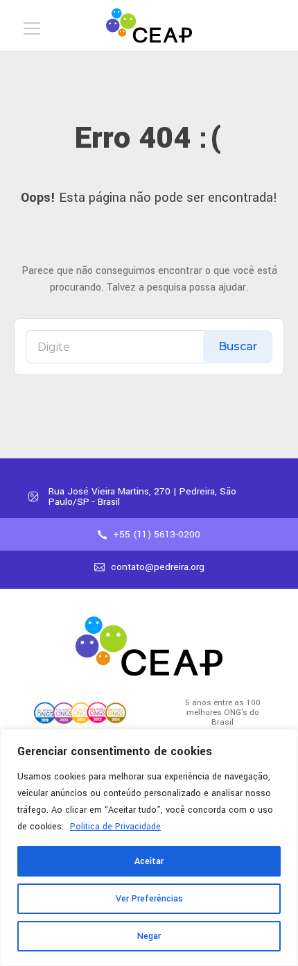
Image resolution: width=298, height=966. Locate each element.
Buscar (237, 346)
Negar (149, 936)
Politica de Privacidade (115, 826)
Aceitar (149, 861)
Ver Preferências (149, 898)
